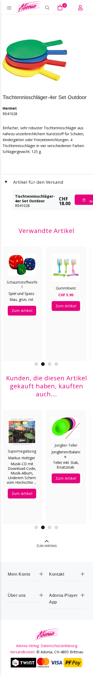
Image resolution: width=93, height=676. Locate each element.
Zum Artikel (22, 310)
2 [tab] (43, 364)
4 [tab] (56, 364)
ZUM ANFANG (46, 546)
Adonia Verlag (27, 645)
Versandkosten (22, 652)
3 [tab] (49, 364)
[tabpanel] (22, 300)
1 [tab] (36, 364)
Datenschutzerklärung (59, 645)
